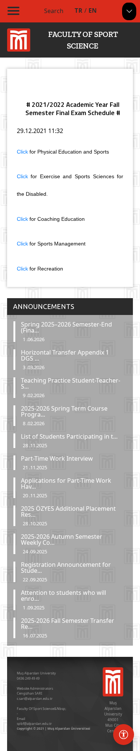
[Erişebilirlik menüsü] (123, 734)
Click (23, 152)
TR (79, 10)
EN (92, 10)
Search (53, 11)
